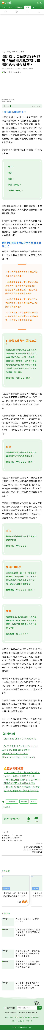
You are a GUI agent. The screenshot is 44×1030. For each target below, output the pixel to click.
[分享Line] (16, 11)
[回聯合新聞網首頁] (3, 3)
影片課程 (6, 889)
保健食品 (32, 340)
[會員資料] (38, 3)
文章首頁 (21, 1021)
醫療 (27, 7)
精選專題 (28, 1017)
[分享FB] (5, 11)
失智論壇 (19, 7)
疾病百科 (36, 1017)
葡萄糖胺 (30, 368)
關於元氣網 (9, 1017)
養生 (10, 7)
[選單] (41, 3)
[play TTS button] (11, 106)
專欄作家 (29, 1021)
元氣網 (8, 52)
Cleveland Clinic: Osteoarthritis (20, 738)
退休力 (14, 1021)
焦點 (3, 7)
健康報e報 (11, 1008)
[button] (41, 7)
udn (3, 52)
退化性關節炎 (16, 111)
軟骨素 (9, 372)
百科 (34, 7)
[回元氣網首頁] (8, 2)
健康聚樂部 (18, 1017)
